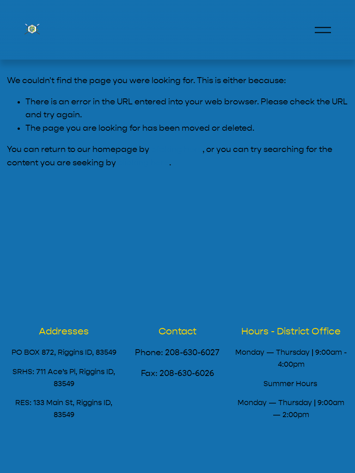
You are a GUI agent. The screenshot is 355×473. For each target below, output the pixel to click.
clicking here (176, 149)
